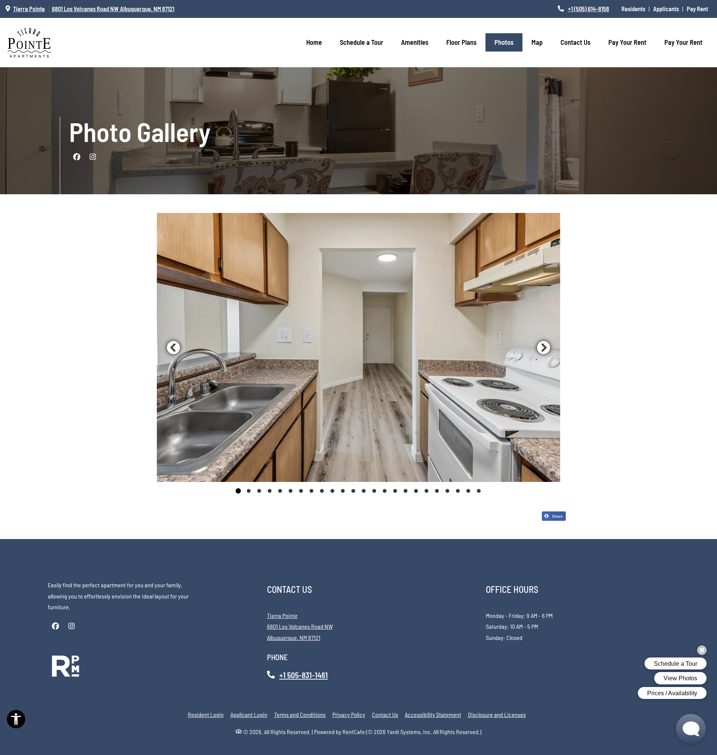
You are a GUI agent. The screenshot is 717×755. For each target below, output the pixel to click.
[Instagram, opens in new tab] (92, 156)
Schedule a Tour (361, 42)
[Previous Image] (173, 347)
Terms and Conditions (300, 714)
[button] (358, 347)
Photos (503, 42)
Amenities (414, 42)
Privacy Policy (348, 714)
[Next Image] (543, 347)
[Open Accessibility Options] (16, 721)
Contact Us (575, 42)
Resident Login (206, 714)
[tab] (238, 490)
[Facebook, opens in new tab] (76, 156)
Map (537, 42)
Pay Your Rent (631, 42)
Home (314, 42)
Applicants (667, 8)
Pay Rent (699, 8)
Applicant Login (248, 714)
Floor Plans (461, 42)
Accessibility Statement (433, 714)
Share (557, 516)
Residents (635, 8)
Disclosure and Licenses (497, 714)
